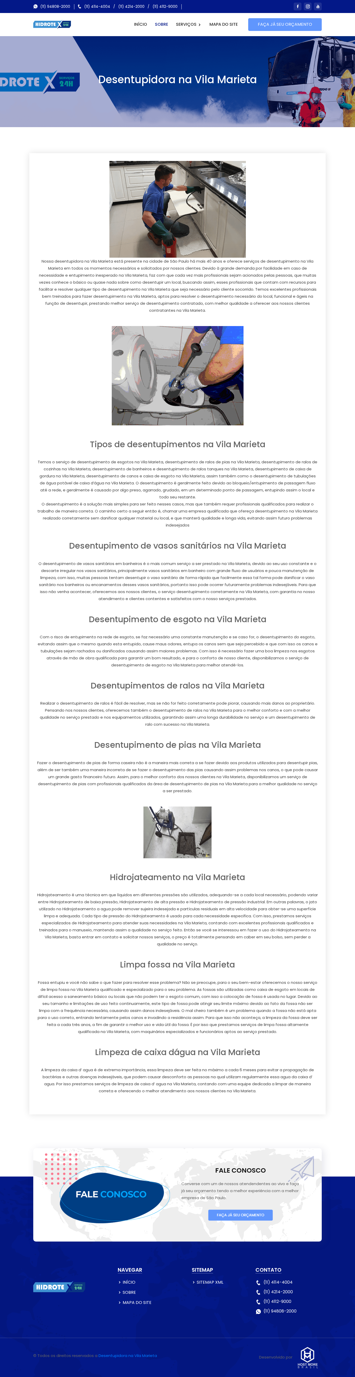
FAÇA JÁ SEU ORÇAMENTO (285, 24)
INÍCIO (140, 24)
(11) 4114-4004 (97, 6)
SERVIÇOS (187, 24)
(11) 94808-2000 (55, 6)
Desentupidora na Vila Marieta (127, 1355)
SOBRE (161, 24)
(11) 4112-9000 (165, 6)
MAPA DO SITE (223, 24)
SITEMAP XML (210, 1282)
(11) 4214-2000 (131, 6)
